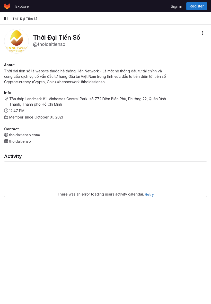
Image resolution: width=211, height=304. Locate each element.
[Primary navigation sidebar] (6, 18)
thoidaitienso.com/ (24, 135)
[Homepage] (7, 6)
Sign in (176, 6)
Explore (22, 6)
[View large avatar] (16, 41)
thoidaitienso (20, 141)
